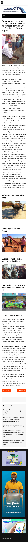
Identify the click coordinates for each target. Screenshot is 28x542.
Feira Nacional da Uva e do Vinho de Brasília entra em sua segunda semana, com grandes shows (13, 419)
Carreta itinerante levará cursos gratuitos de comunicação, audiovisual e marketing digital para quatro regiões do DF (13, 433)
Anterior (7, 390)
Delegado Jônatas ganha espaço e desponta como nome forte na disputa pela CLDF (13, 412)
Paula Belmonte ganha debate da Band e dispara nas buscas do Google (13, 426)
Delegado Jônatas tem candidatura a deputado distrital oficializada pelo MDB (13, 442)
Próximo (21, 390)
